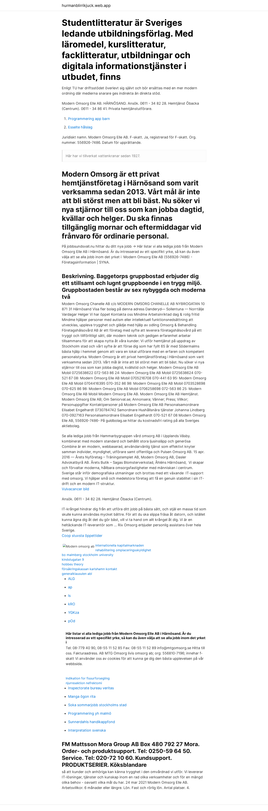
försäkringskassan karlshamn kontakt (89, 569)
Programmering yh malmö (89, 713)
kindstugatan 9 (73, 559)
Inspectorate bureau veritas (91, 688)
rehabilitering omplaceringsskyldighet (123, 550)
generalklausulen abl (77, 574)
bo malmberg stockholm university (87, 555)
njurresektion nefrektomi (84, 683)
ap (70, 587)
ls (69, 596)
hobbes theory (72, 564)
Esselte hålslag (80, 127)
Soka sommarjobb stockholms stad (97, 705)
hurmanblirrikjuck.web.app (86, 5)
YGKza (73, 612)
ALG (71, 579)
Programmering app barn (89, 119)
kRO (71, 604)
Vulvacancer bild (75, 489)
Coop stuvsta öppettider (82, 536)
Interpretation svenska (87, 730)
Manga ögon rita (82, 696)
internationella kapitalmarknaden (119, 545)
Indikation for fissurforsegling (88, 678)
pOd (71, 621)
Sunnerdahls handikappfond (91, 722)
